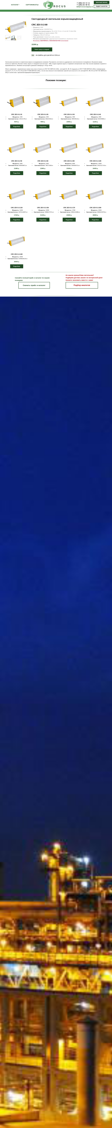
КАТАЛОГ (15, 5)
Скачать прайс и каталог (34, 285)
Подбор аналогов (82, 285)
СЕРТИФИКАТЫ (32, 5)
